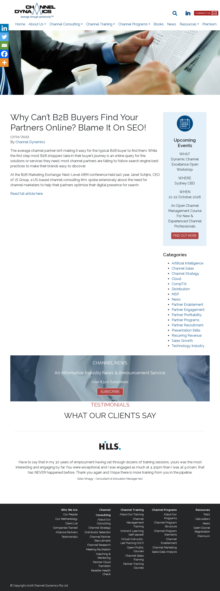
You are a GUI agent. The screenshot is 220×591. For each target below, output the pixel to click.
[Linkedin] (4, 28)
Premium (209, 24)
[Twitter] (4, 36)
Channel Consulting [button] (64, 24)
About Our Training (132, 514)
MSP (175, 294)
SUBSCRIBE (110, 392)
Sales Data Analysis (164, 551)
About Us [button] (36, 24)
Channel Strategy (185, 274)
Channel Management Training (135, 522)
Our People (70, 514)
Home (20, 24)
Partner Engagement (188, 310)
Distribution (181, 289)
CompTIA (179, 284)
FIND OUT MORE (185, 235)
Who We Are (69, 509)
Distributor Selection (98, 532)
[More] (4, 62)
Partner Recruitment (187, 325)
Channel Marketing (165, 547)
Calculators (203, 518)
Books (159, 24)
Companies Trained (65, 527)
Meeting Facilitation (98, 549)
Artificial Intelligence (187, 263)
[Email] (4, 45)
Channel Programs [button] (133, 24)
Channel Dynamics (30, 142)
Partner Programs (185, 320)
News (171, 24)
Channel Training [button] (99, 24)
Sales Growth (182, 341)
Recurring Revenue (187, 335)
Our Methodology (66, 518)
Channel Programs (164, 509)
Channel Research (99, 544)
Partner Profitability (187, 315)
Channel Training (132, 509)
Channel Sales (183, 268)
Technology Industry (188, 346)
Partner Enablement (187, 304)
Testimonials (70, 536)
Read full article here (26, 194)
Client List (71, 523)
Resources (203, 509)
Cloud (176, 279)
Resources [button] (188, 24)
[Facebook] (4, 54)
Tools (206, 514)
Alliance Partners (67, 532)
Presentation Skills (186, 330)
